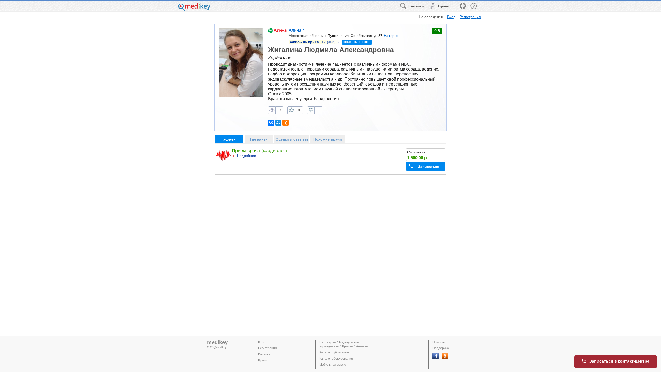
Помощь (438, 342)
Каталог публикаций (334, 352)
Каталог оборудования (336, 358)
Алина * (296, 30)
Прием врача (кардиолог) (259, 150)
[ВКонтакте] (271, 123)
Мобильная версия (333, 364)
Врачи (262, 360)
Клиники (264, 354)
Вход (451, 17)
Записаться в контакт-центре (619, 361)
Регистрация (470, 17)
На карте (391, 36)
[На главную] (194, 9)
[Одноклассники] (285, 123)
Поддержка (440, 348)
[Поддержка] (462, 6)
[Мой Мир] (278, 123)
